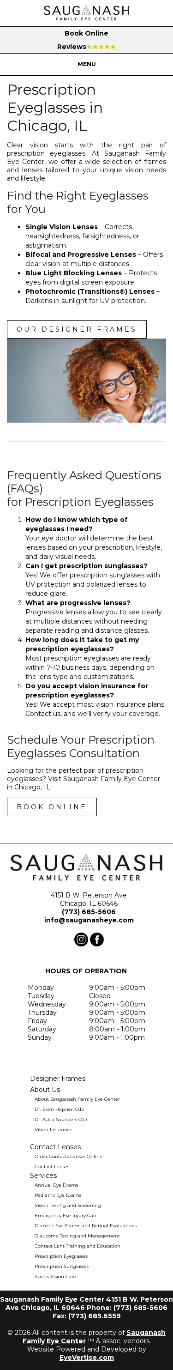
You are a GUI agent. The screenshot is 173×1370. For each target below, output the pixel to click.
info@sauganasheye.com (89, 920)
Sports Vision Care (55, 1276)
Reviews (86, 46)
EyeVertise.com (87, 1357)
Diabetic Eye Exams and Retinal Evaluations (86, 1226)
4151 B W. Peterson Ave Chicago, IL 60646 (89, 899)
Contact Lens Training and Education (77, 1246)
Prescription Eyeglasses (61, 1256)
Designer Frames (57, 1078)
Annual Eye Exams (56, 1185)
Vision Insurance (53, 1130)
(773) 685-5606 (89, 912)
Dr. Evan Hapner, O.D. (59, 1109)
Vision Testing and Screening (68, 1205)
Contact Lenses (52, 1167)
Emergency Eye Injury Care (66, 1215)
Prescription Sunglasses (62, 1266)
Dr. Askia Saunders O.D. (61, 1119)
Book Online (86, 33)
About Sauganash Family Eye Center (77, 1099)
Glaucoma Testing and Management (77, 1236)
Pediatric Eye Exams (58, 1195)
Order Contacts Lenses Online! (69, 1156)
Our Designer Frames (77, 329)
